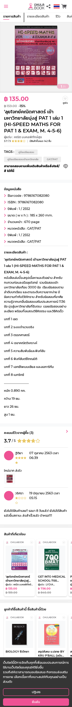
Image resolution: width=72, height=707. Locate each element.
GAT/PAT (52, 159)
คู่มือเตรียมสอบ (26, 152)
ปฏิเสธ (36, 692)
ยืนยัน (36, 702)
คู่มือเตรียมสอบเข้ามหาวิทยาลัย (22, 159)
